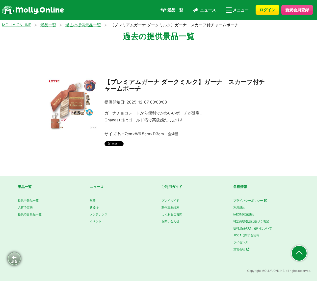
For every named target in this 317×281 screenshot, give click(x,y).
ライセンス (240, 242)
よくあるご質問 (171, 214)
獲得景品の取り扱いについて (252, 228)
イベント (96, 221)
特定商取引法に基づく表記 (251, 221)
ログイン (267, 9)
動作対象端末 (170, 207)
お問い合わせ (170, 221)
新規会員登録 (297, 9)
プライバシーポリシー (248, 200)
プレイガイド (170, 200)
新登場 (94, 207)
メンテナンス (98, 214)
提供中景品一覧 (28, 200)
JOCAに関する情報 (246, 235)
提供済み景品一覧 (30, 214)
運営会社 (239, 249)
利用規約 (239, 207)
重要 (93, 200)
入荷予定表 (25, 207)
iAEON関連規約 (243, 214)
